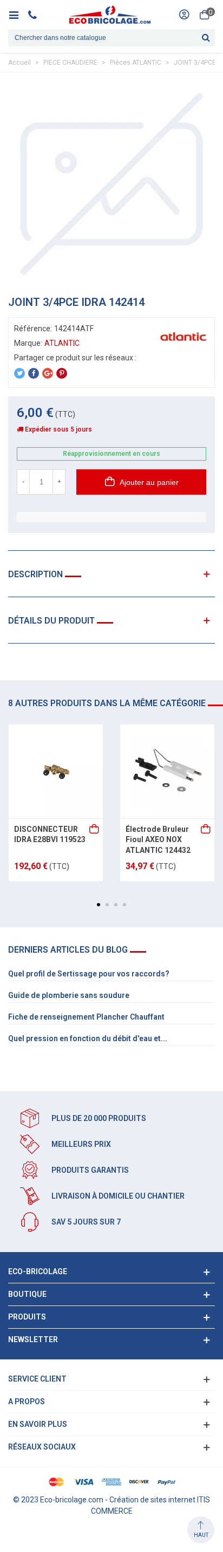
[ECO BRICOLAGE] (110, 14)
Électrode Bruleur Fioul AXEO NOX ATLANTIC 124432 (158, 839)
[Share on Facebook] (33, 373)
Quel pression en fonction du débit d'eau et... (87, 1038)
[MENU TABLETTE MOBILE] (17, 14)
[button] (98, 904)
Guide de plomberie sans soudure (68, 995)
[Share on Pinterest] (61, 373)
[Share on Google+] (47, 373)
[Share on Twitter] (19, 373)
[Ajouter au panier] (95, 830)
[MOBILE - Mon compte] (184, 14)
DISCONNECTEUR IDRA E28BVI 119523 (50, 834)
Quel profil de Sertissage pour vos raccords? (88, 973)
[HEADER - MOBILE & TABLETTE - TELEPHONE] (36, 14)
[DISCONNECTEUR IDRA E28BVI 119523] (56, 771)
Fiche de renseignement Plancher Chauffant (86, 1017)
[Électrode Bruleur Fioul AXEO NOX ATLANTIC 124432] (167, 771)
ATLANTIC (62, 343)
